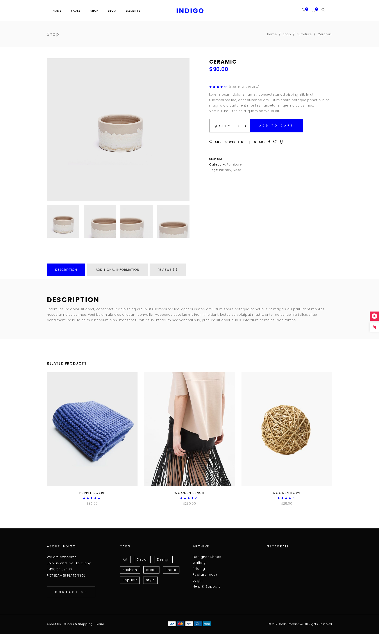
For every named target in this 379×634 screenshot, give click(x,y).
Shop (287, 34)
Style (150, 580)
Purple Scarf (92, 493)
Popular (130, 580)
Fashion (130, 570)
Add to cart (276, 125)
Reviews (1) (167, 269)
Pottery (225, 170)
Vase (237, 170)
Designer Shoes (207, 557)
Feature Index (205, 574)
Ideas (151, 570)
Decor (142, 559)
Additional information (117, 269)
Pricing (199, 568)
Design (163, 559)
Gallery (199, 563)
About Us (54, 624)
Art (125, 559)
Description (66, 269)
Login (198, 580)
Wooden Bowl (286, 493)
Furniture (304, 34)
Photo (171, 570)
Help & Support (206, 586)
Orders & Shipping (78, 624)
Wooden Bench (189, 493)
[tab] (66, 270)
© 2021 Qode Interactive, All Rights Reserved (300, 624)
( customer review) (244, 87)
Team (99, 624)
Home (272, 34)
